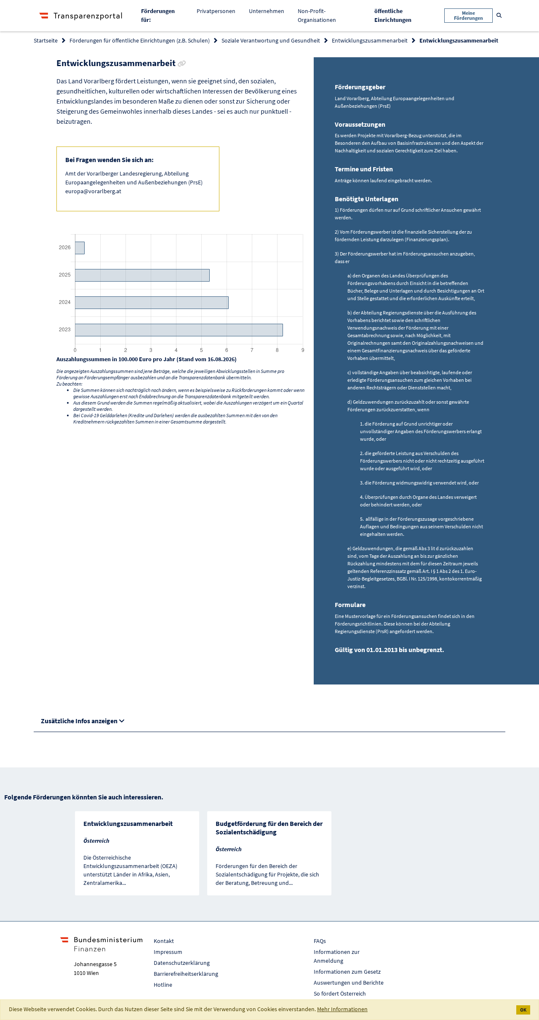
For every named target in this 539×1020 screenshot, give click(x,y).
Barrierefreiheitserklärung (186, 973)
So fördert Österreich (340, 993)
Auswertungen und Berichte (349, 982)
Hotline (163, 984)
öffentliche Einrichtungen (399, 15)
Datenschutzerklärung (182, 963)
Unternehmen (266, 11)
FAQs (320, 941)
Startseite (46, 40)
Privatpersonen (216, 11)
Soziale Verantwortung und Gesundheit (270, 40)
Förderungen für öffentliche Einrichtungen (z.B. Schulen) (139, 40)
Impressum (168, 952)
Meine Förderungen (468, 15)
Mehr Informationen (342, 1009)
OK (523, 1010)
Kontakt (164, 941)
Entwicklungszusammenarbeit (370, 40)
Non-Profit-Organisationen (317, 15)
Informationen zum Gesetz (347, 971)
